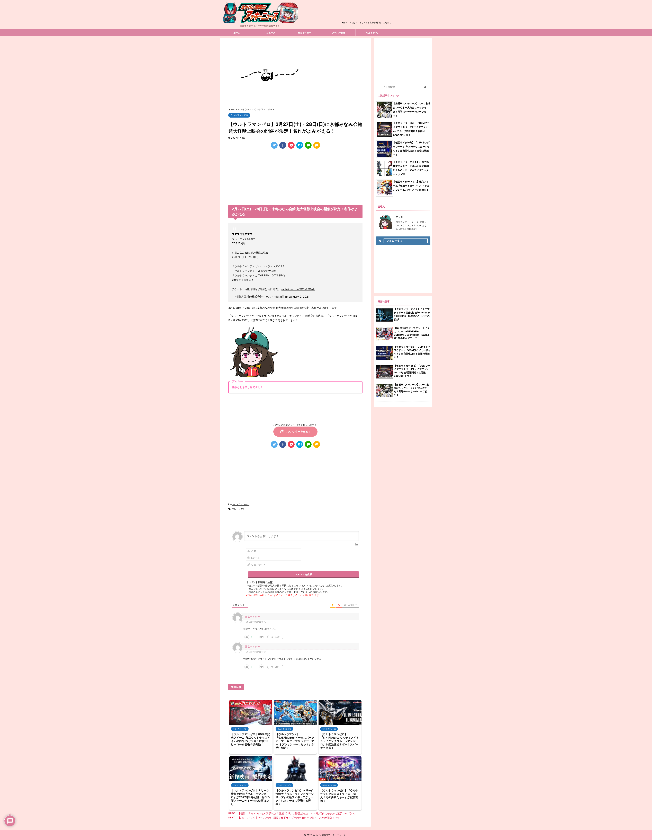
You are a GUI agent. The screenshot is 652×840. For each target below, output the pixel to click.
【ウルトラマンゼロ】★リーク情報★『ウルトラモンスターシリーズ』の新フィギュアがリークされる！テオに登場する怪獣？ (295, 797)
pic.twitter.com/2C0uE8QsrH (298, 289)
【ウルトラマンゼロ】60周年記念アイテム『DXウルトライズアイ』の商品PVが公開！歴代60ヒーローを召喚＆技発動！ (250, 739)
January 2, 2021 (299, 296)
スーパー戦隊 (338, 32)
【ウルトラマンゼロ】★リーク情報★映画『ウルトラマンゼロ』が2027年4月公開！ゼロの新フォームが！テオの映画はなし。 (250, 797)
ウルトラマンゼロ (240, 504)
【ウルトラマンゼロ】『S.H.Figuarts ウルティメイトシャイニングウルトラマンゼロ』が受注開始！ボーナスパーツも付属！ (339, 740)
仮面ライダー (304, 32)
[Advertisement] (367, 12)
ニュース (270, 32)
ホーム (236, 32)
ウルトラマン (372, 32)
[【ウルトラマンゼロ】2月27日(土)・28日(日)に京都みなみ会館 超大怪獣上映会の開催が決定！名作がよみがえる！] (299, 145)
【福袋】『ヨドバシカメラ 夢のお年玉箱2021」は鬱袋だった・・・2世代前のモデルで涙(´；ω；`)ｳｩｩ (296, 813)
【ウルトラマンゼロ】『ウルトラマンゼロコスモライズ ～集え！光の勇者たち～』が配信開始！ (339, 795)
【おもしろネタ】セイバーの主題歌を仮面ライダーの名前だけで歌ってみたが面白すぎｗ (289, 817)
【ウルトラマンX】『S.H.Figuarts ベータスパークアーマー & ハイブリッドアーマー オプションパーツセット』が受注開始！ (295, 740)
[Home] (260, 20)
